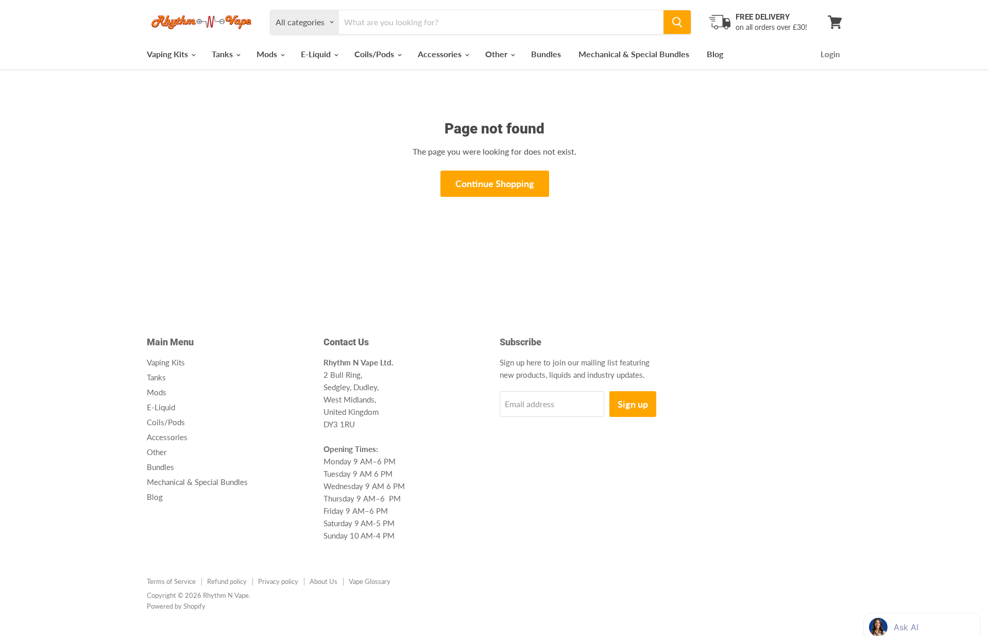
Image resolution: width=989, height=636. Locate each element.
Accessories (441, 54)
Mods (268, 54)
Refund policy (227, 581)
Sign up (633, 404)
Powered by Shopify (176, 606)
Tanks (223, 54)
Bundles (546, 54)
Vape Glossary (369, 581)
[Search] (677, 22)
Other (497, 54)
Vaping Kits (168, 54)
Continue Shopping (494, 183)
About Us (323, 581)
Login (830, 54)
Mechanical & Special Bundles (633, 54)
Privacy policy (278, 581)
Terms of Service (171, 581)
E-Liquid (317, 54)
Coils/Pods (375, 54)
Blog (715, 54)
